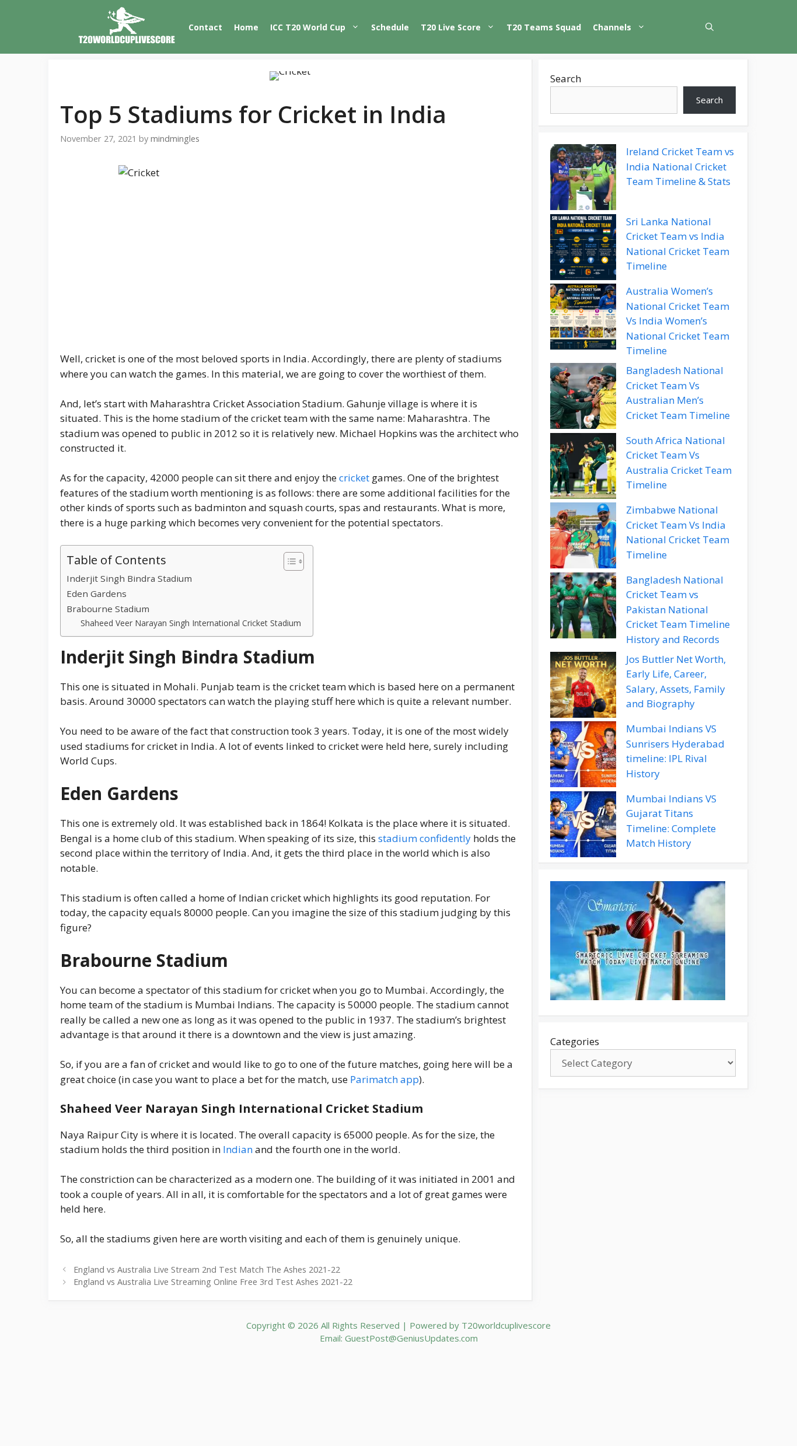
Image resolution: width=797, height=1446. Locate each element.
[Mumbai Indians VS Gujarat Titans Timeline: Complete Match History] (583, 826)
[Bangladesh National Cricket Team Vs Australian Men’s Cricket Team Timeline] (583, 398)
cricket (354, 477)
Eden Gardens (97, 593)
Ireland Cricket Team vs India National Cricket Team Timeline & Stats (680, 166)
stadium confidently (423, 838)
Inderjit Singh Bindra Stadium (129, 578)
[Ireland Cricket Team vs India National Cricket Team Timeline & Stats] (583, 179)
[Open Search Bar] (709, 27)
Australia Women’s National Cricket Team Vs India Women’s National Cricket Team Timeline (677, 320)
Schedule (390, 27)
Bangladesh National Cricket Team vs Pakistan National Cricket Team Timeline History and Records (678, 609)
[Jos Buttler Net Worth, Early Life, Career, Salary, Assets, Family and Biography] (583, 687)
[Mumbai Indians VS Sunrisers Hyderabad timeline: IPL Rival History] (583, 756)
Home (246, 27)
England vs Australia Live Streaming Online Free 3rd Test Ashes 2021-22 (213, 1281)
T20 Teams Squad (543, 27)
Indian (238, 1149)
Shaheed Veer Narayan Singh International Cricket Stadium (191, 622)
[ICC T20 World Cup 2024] (127, 27)
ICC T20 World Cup (307, 27)
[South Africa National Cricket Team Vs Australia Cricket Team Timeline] (583, 468)
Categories (574, 1041)
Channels (612, 27)
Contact (205, 27)
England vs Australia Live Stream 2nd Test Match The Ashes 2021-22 (207, 1269)
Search (565, 78)
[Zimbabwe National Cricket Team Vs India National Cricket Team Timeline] (583, 537)
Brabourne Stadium (108, 608)
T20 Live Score (451, 27)
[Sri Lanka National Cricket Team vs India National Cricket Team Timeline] (583, 249)
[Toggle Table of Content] (288, 561)
